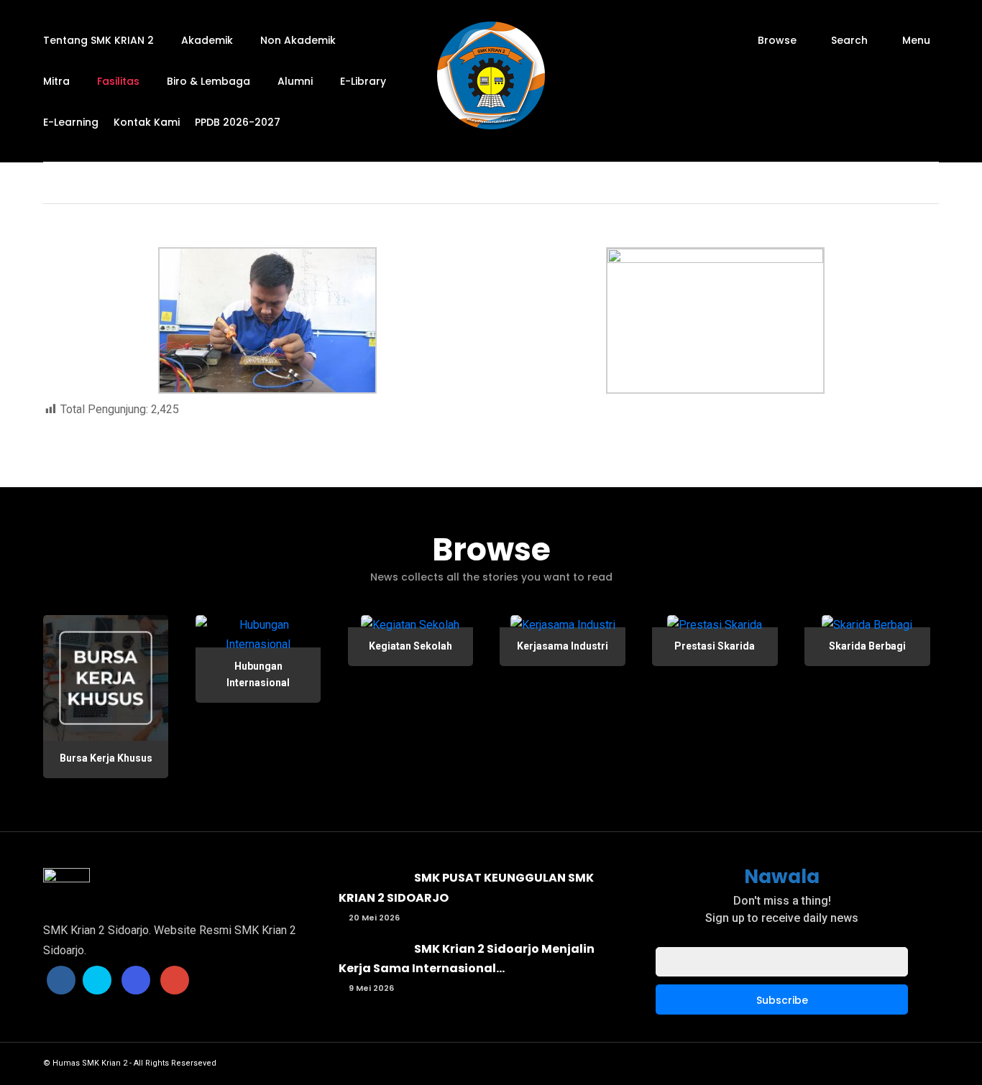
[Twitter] (97, 980)
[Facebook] (61, 980)
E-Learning (70, 122)
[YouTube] (174, 980)
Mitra (56, 81)
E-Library (363, 81)
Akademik (207, 40)
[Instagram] (135, 980)
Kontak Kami (147, 122)
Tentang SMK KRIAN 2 (98, 40)
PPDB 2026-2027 (237, 122)
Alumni (295, 81)
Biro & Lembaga (208, 81)
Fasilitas (118, 81)
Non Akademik (298, 40)
